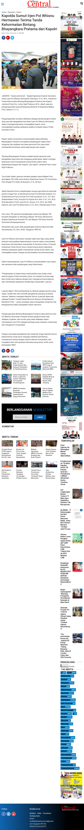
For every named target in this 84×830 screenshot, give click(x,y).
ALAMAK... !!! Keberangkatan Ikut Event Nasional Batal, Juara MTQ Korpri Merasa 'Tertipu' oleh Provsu (65, 519)
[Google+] (8, 38)
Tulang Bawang (67, 768)
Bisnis (63, 686)
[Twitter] (12, 38)
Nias (63, 727)
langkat (64, 713)
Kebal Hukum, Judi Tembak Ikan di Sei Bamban (51, 452)
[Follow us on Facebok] (3, 814)
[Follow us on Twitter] (8, 814)
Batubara (65, 683)
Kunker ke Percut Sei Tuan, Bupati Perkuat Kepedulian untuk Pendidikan (21, 455)
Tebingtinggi (66, 758)
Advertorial (65, 676)
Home (4, 12)
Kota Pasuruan (67, 710)
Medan (64, 717)
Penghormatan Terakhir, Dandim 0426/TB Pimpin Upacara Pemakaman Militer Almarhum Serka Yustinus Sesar (65, 472)
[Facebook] (3, 38)
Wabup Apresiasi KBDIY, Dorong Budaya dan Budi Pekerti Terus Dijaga (36, 454)
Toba (63, 761)
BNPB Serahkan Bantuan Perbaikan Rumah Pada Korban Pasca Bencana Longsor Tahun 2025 (14, 393)
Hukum (64, 696)
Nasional (11, 12)
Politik (63, 744)
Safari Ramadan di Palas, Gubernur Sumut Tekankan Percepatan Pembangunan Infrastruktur (15, 380)
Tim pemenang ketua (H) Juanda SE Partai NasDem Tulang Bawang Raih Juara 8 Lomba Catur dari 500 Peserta (65, 645)
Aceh (69, 672)
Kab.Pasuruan (67, 703)
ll (73, 713)
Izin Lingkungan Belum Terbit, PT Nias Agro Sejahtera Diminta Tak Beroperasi (65, 497)
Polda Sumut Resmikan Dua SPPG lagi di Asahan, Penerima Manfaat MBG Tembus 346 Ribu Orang (44, 366)
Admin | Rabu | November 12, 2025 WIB (13, 33)
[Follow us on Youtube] (14, 814)
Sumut (18, 12)
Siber (39, 813)
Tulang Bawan (67, 765)
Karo (63, 707)
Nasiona (64, 720)
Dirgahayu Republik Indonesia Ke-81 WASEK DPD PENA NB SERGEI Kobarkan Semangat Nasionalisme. (65, 573)
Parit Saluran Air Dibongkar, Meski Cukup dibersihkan (65, 450)
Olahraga (65, 731)
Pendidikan (65, 737)
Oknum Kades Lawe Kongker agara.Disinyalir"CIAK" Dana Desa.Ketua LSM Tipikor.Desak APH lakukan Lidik (65, 546)
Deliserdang (66, 690)
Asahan (64, 679)
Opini (63, 734)
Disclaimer (47, 813)
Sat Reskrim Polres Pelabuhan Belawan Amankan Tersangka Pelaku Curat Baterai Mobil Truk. (7, 478)
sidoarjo (64, 748)
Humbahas (65, 700)
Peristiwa (65, 741)
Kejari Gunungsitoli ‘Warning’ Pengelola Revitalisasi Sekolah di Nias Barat (65, 596)
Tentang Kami (35, 816)
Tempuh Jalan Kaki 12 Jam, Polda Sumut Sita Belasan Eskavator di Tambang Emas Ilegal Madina (14, 366)
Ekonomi (64, 693)
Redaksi (33, 813)
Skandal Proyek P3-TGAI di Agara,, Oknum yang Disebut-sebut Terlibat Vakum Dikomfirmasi (65, 618)
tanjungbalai (66, 754)
